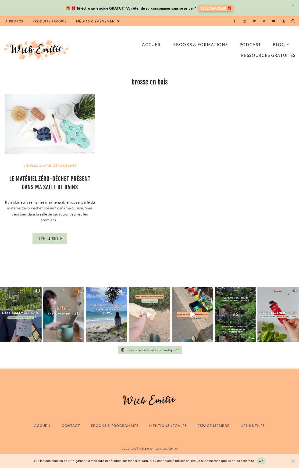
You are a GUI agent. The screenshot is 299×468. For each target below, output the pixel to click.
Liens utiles (252, 426)
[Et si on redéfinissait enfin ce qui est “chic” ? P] (21, 314)
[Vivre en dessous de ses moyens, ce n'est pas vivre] (106, 314)
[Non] (293, 461)
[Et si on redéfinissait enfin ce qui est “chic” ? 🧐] (278, 314)
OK (261, 461)
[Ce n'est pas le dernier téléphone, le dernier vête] (235, 314)
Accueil (152, 44)
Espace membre (213, 426)
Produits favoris (50, 21)
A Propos (14, 21)
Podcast (250, 44)
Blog (279, 44)
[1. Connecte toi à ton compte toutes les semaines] (149, 314)
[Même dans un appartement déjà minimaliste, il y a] (192, 314)
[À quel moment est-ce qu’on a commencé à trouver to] (64, 314)
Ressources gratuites (268, 55)
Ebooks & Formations (200, 44)
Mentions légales (168, 426)
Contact (71, 426)
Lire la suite (49, 238)
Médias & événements (97, 21)
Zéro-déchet (64, 166)
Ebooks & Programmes (115, 426)
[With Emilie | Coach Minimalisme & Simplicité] (37, 49)
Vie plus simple (37, 166)
